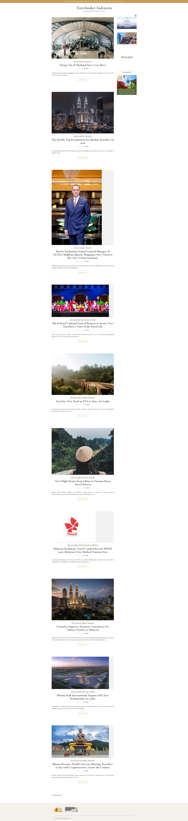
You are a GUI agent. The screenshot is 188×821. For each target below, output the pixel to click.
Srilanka (84, 397)
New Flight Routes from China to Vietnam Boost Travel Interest (83, 482)
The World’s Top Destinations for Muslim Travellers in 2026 (83, 141)
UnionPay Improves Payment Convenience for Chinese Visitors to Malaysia (82, 628)
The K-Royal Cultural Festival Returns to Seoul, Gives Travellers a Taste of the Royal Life (83, 325)
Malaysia (88, 545)
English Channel (78, 1)
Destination (87, 1)
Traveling (88, 61)
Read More (83, 79)
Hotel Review (102, 1)
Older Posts (57, 795)
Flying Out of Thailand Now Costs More (83, 65)
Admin (87, 68)
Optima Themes (67, 818)
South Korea (85, 320)
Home (65, 1)
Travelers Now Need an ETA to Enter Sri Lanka (83, 401)
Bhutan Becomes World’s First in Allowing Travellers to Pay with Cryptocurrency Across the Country (83, 765)
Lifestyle (95, 1)
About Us (70, 1)
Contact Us (120, 1)
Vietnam (92, 477)
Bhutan (73, 760)
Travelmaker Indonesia (94, 7)
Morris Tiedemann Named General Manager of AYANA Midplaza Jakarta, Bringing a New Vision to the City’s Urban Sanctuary (83, 255)
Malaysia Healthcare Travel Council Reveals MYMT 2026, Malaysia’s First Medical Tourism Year (82, 550)
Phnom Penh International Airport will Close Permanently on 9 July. (83, 697)
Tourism (88, 248)
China (73, 623)
